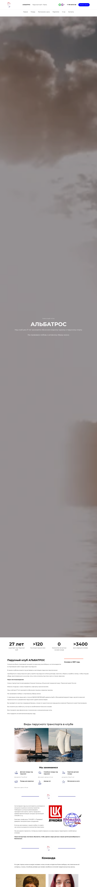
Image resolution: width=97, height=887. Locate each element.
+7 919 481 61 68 (71, 4)
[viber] (62, 5)
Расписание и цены (44, 12)
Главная (25, 12)
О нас (63, 12)
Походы (33, 12)
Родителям (56, 12)
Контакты (71, 12)
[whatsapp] (60, 5)
